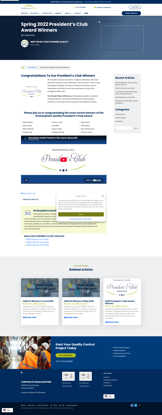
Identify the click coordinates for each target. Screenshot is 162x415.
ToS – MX (61, 405)
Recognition (28, 35)
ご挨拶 (85, 13)
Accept (81, 214)
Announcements (120, 114)
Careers (58, 13)
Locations (34, 13)
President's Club (29, 193)
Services (24, 13)
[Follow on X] (139, 405)
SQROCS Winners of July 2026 (37, 239)
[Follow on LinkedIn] (135, 405)
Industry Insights (120, 118)
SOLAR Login (107, 385)
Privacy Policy (87, 219)
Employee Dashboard (110, 380)
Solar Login (135, 7)
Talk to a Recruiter (105, 2)
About (67, 13)
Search (136, 128)
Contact (77, 13)
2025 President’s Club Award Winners (119, 302)
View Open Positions (91, 2)
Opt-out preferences (75, 219)
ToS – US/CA (53, 405)
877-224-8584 (67, 361)
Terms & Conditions (42, 405)
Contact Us (107, 383)
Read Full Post (30, 317)
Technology (47, 13)
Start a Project (131, 13)
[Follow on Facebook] (132, 405)
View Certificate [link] (67, 386)
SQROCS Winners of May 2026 (37, 245)
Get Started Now (65, 355)
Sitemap (23, 405)
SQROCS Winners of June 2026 (37, 242)
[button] (103, 196)
